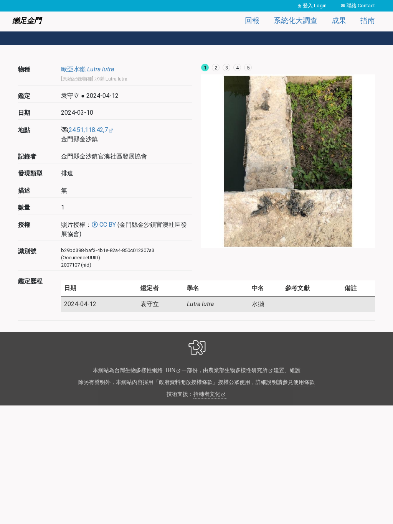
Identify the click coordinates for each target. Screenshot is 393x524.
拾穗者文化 (206, 394)
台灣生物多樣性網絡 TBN (144, 370)
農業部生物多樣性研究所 (238, 370)
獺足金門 (26, 20)
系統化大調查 (295, 20)
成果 (339, 20)
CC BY (107, 224)
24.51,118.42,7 (88, 129)
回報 (252, 20)
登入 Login (315, 5)
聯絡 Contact (361, 5)
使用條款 (304, 382)
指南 (367, 20)
